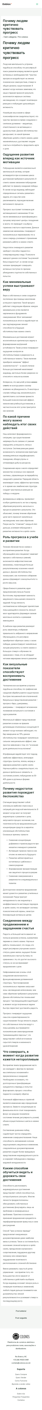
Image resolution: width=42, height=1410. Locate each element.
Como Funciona (21, 1381)
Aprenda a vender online (21, 1384)
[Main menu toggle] (37, 4)
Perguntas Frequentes (21, 1397)
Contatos (21, 1400)
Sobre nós (21, 1394)
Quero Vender (21, 1378)
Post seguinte (21, 1318)
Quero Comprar (21, 1374)
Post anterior (21, 1311)
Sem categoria (10, 37)
